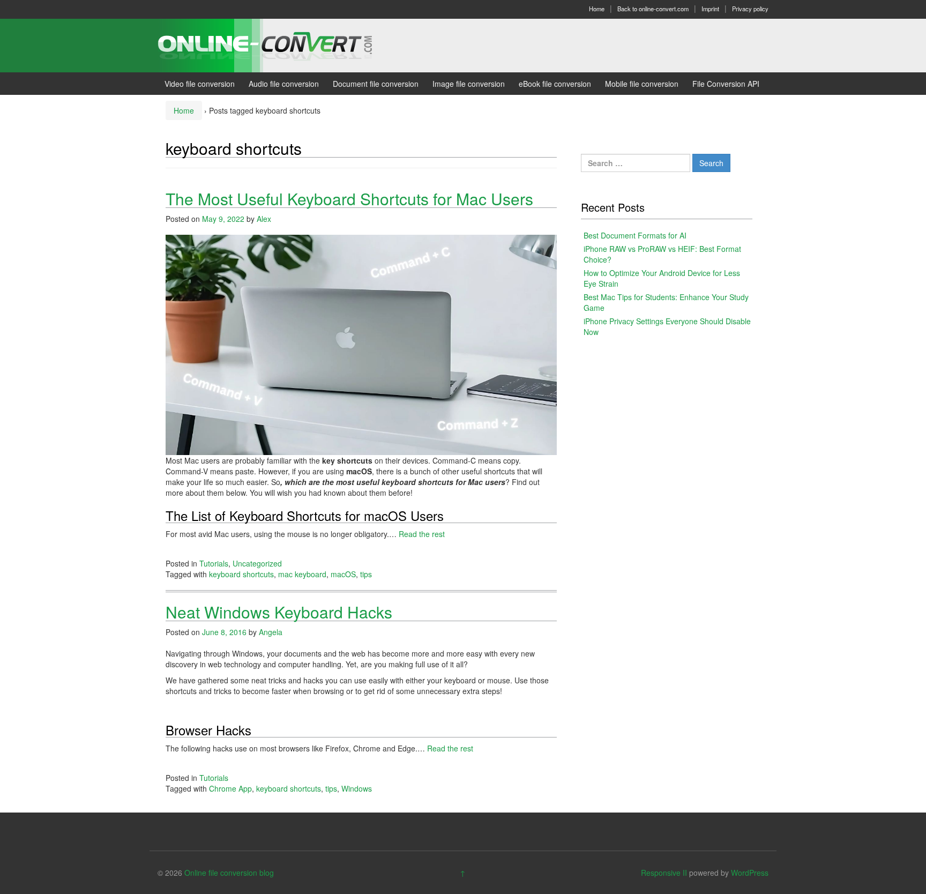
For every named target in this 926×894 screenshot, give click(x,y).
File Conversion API (725, 83)
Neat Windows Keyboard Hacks (279, 611)
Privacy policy (750, 8)
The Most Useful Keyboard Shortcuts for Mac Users (349, 198)
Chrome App (230, 788)
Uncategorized (257, 563)
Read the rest (422, 533)
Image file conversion (468, 83)
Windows (356, 788)
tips (366, 574)
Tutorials (213, 563)
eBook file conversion (555, 83)
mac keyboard (302, 574)
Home (596, 8)
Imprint (710, 8)
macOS (343, 574)
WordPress (749, 872)
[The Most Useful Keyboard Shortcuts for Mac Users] (361, 343)
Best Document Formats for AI (635, 235)
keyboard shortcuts (241, 574)
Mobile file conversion (641, 83)
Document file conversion (376, 83)
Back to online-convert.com (653, 8)
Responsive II (664, 872)
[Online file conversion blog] (281, 44)
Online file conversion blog (229, 872)
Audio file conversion (284, 83)
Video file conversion (200, 83)
